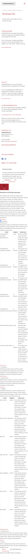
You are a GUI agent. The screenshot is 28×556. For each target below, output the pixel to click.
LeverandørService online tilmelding (11, 114)
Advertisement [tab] (4, 529)
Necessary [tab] (3, 219)
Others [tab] (2, 540)
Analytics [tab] (2, 387)
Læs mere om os (6, 98)
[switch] (0, 367)
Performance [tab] (3, 376)
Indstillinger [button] (7, 180)
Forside (4, 10)
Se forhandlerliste (6, 47)
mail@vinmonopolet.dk (10, 141)
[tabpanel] (14, 293)
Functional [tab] (3, 365)
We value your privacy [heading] (7, 169)
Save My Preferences (15, 549)
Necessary (4, 221)
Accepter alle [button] (11, 181)
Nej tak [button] (4, 549)
